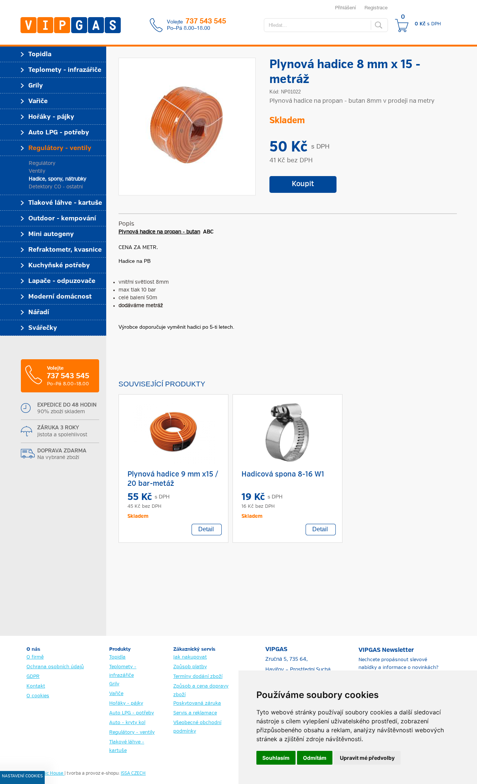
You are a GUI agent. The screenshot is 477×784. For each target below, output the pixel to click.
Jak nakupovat (190, 657)
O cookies (37, 696)
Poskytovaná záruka (197, 703)
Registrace (376, 7)
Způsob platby (190, 667)
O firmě (35, 657)
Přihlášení (345, 7)
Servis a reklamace (195, 713)
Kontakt (35, 686)
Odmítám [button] (314, 758)
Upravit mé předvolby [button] (367, 758)
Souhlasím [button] (276, 758)
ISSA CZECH (133, 773)
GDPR (33, 676)
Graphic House (48, 773)
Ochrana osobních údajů (55, 667)
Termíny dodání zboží (197, 676)
